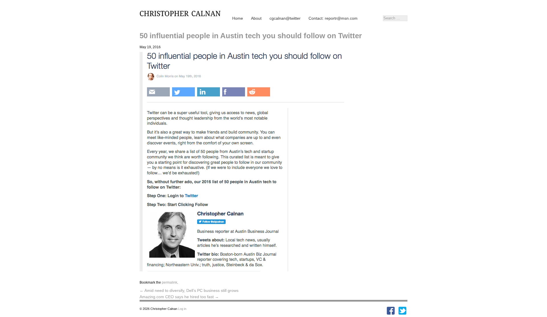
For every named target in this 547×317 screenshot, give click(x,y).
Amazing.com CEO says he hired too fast (179, 296)
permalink (169, 282)
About (256, 18)
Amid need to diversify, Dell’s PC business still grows (189, 290)
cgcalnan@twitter (285, 18)
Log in (182, 308)
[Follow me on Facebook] (391, 313)
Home (237, 18)
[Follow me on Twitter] (402, 313)
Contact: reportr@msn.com (333, 18)
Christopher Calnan (182, 13)
